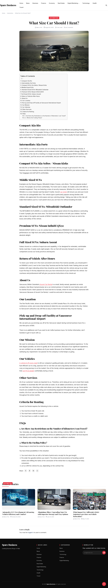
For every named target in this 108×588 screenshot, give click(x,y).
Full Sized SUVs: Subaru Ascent (31, 94)
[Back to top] (104, 584)
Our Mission (26, 105)
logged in (31, 532)
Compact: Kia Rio (26, 81)
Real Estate (61, 3)
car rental (63, 192)
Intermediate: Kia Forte (29, 83)
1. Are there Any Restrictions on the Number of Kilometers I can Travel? (45, 115)
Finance (43, 3)
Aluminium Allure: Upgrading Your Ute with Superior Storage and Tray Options (53, 513)
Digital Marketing (73, 3)
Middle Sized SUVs (27, 87)
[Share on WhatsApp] (37, 470)
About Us (24, 98)
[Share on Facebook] (29, 470)
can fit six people (28, 371)
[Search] (106, 5)
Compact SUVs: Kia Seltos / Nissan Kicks (34, 85)
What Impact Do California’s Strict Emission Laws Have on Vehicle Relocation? (86, 514)
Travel (21, 7)
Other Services (26, 109)
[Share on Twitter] (25, 470)
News (28, 3)
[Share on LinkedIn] (33, 470)
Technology (86, 3)
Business (35, 3)
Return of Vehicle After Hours (31, 96)
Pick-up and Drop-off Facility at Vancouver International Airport (41, 103)
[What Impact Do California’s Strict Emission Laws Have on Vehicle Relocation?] (89, 499)
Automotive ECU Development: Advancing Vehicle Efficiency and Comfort (18, 513)
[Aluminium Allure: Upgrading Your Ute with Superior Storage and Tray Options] (54, 499)
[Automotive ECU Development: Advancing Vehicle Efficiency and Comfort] (18, 499)
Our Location (26, 100)
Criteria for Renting (28, 111)
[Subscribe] (104, 552)
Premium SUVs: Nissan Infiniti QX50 (33, 92)
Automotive (10, 13)
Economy (52, 3)
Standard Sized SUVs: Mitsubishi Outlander (35, 89)
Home (21, 3)
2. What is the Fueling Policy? (33, 117)
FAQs (24, 114)
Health (95, 3)
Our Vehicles (26, 107)
